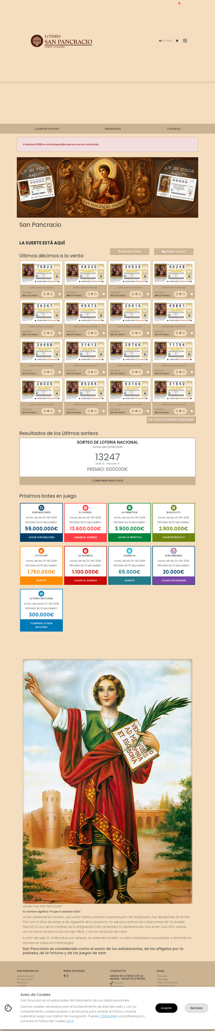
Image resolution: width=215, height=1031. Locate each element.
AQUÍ (70, 1021)
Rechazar (196, 1008)
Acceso (166, 41)
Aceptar (166, 1008)
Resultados (22, 982)
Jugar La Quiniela (85, 580)
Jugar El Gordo (85, 537)
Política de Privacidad (167, 982)
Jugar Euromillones (41, 537)
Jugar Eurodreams (173, 580)
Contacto (21, 985)
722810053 (118, 986)
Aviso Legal (162, 979)
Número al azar (175, 251)
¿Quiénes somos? (25, 976)
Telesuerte (162, 976)
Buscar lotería (130, 251)
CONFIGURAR (107, 1016)
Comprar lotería (25, 979)
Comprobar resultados (107, 480)
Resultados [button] (113, 129)
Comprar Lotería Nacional (41, 625)
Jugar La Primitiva (130, 537)
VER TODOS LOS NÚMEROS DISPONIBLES (171, 419)
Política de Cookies (166, 985)
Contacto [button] (173, 129)
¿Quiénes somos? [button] (47, 129)
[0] (178, 41)
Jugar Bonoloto (173, 537)
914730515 (118, 983)
